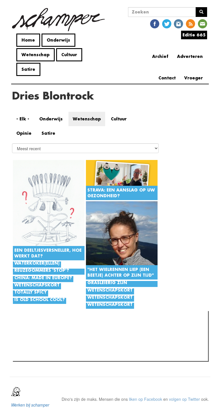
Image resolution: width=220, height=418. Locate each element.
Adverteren (190, 56)
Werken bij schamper (30, 405)
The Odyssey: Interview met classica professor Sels (70, 347)
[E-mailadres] (202, 23)
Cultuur (69, 54)
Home (28, 40)
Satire (28, 69)
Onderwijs (58, 40)
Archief (160, 56)
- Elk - (22, 119)
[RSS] (190, 23)
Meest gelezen (31, 328)
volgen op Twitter (184, 399)
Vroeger (193, 78)
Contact (167, 78)
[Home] (60, 19)
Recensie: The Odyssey (45, 355)
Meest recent (65, 328)
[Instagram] (178, 23)
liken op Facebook (145, 399)
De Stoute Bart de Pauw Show (51, 340)
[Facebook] (154, 23)
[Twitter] (166, 23)
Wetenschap (35, 54)
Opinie (24, 133)
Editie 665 (194, 35)
